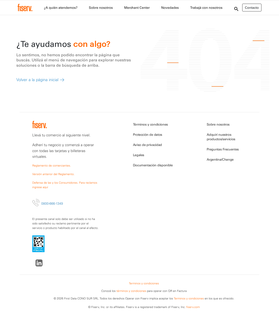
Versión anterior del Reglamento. (53, 174)
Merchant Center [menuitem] (137, 8)
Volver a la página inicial (37, 80)
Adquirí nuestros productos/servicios (221, 136)
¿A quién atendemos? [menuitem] (60, 8)
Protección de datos (147, 134)
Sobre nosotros (218, 124)
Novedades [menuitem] (170, 8)
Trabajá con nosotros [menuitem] (206, 8)
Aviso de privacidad (147, 145)
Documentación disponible (153, 165)
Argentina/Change (220, 159)
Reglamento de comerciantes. (51, 165)
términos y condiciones (131, 291)
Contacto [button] (252, 8)
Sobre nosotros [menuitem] (101, 8)
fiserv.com (193, 307)
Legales (138, 155)
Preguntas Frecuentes (223, 149)
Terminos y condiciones (144, 283)
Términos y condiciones (150, 124)
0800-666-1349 (52, 203)
